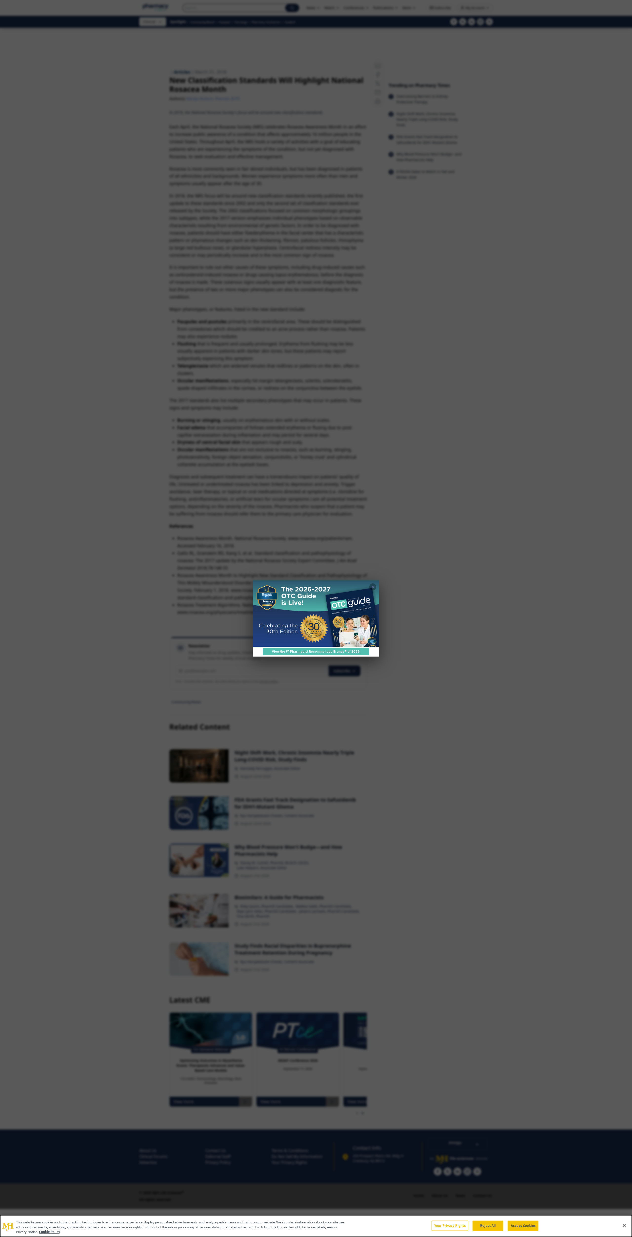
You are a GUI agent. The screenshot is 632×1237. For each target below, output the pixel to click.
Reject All (488, 1225)
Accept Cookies (523, 1225)
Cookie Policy (49, 1232)
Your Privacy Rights (450, 1225)
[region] (316, 1226)
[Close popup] (372, 586)
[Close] (624, 1225)
